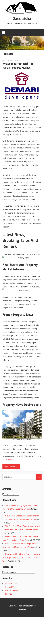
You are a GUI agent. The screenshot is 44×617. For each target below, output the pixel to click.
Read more (8, 459)
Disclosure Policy (12, 590)
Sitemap (8, 594)
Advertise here (11, 583)
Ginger (17, 60)
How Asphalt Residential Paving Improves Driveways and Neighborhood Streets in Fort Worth (21, 557)
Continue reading (10, 466)
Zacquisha (22, 18)
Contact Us (9, 587)
